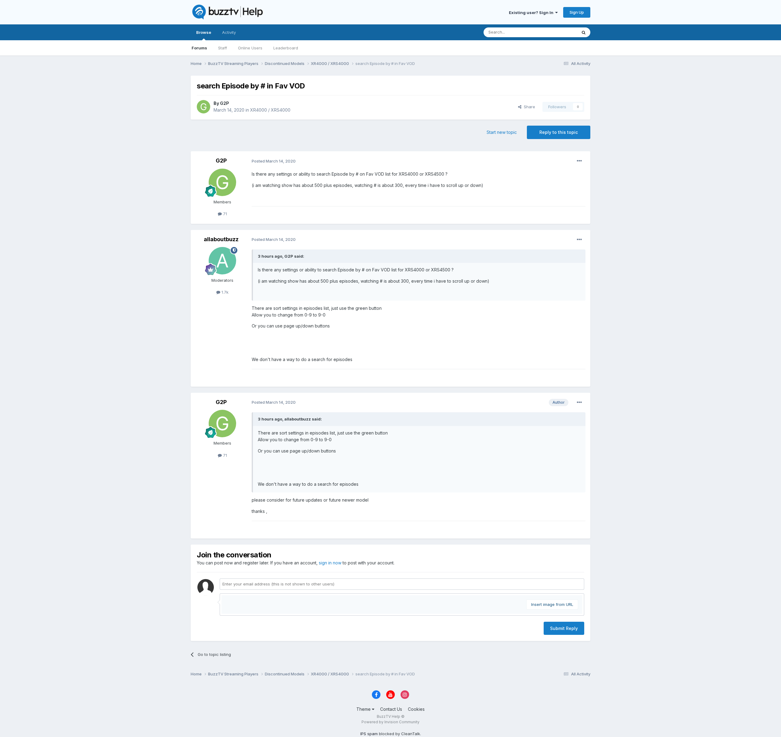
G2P (224, 103)
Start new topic (502, 132)
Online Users (250, 47)
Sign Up (577, 12)
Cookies (416, 709)
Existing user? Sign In (532, 12)
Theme (364, 709)
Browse (203, 32)
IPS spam (369, 733)
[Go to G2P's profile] (203, 106)
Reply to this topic (558, 132)
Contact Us (391, 709)
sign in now (330, 562)
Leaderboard (285, 47)
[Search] (583, 32)
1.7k (224, 292)
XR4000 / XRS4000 (270, 110)
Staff (222, 47)
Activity (229, 32)
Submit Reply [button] (564, 628)
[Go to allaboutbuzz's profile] (222, 260)
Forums (199, 47)
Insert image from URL (552, 604)
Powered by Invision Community (390, 722)
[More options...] (579, 161)
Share (528, 106)
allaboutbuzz (221, 239)
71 (224, 213)
